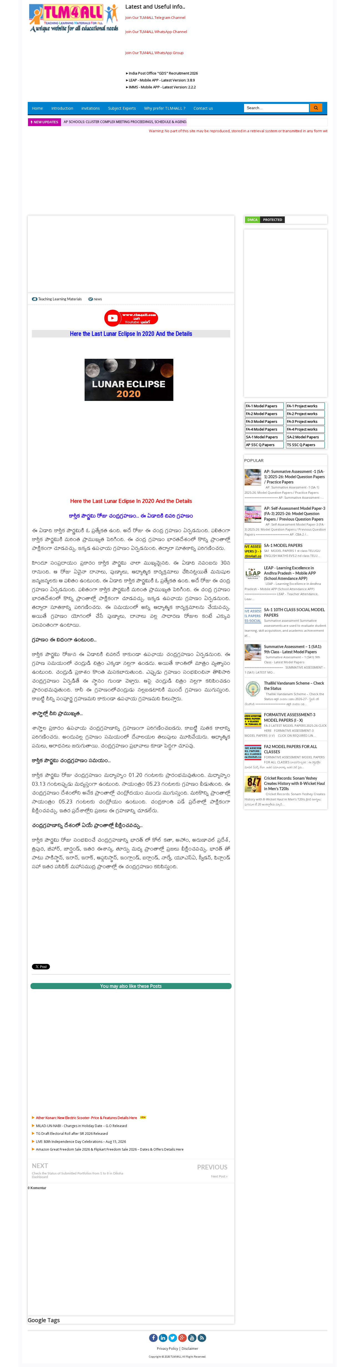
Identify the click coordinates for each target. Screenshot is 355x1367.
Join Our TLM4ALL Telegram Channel (155, 17)
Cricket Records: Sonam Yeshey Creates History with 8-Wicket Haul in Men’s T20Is (294, 784)
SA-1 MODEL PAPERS (283, 546)
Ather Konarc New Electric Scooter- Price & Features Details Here (86, 1117)
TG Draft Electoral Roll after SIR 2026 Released (72, 1133)
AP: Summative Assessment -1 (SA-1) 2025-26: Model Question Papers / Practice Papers (294, 477)
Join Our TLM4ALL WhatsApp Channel (156, 31)
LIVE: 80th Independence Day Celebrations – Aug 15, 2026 (81, 1141)
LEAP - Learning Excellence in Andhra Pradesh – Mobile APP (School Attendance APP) (290, 573)
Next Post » (219, 1176)
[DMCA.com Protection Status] (265, 219)
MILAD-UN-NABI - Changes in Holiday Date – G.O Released (81, 1125)
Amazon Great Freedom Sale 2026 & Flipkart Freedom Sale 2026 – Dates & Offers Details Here (110, 1149)
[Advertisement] (177, 172)
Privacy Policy (167, 1348)
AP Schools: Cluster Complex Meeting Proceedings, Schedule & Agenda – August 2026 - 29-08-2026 (149, 121)
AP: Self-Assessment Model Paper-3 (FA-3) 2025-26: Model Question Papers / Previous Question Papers (294, 514)
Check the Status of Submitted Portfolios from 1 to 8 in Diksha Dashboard (77, 1175)
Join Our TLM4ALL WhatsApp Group (154, 52)
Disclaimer (190, 1348)
